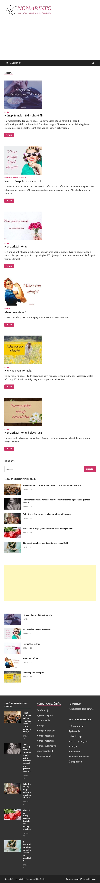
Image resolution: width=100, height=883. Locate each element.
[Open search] (93, 63)
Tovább (8, 134)
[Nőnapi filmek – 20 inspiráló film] (50, 95)
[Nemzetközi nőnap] (50, 226)
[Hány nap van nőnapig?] (50, 350)
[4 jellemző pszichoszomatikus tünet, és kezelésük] (12, 543)
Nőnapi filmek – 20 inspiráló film (24, 115)
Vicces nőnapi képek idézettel (22, 181)
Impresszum (75, 703)
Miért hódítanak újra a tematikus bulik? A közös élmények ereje (52, 485)
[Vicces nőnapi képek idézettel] (50, 160)
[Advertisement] (50, 40)
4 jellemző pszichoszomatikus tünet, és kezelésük (45, 543)
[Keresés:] (50, 469)
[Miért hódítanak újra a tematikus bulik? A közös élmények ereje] (12, 485)
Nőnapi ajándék (77, 726)
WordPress (80, 879)
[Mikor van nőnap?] (50, 291)
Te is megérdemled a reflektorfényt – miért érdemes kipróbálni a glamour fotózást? (27, 757)
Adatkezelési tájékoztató (81, 708)
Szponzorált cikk (45, 750)
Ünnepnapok (75, 761)
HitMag (92, 879)
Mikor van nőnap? (15, 312)
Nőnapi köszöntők (18, 178)
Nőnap (7, 112)
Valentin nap (75, 736)
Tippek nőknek (44, 755)
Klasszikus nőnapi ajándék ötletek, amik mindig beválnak (49, 528)
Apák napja (74, 731)
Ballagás (73, 746)
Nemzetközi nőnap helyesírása (23, 432)
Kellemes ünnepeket (79, 756)
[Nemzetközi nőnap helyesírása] (50, 412)
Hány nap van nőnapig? (18, 370)
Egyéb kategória (45, 715)
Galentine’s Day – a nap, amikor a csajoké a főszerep (47, 514)
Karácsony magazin (78, 741)
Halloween (74, 751)
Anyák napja (43, 710)
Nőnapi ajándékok (46, 730)
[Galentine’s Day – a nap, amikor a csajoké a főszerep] (12, 514)
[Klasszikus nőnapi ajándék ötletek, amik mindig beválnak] (12, 528)
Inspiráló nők (43, 720)
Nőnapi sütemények (47, 745)
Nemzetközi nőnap (15, 246)
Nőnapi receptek (45, 740)
